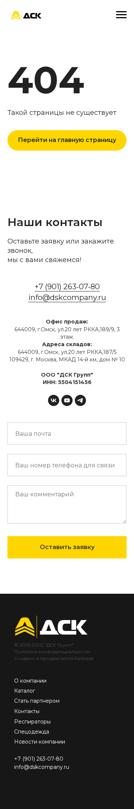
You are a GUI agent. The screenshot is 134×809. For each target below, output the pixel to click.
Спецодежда (31, 731)
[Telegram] (80, 400)
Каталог (24, 690)
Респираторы (32, 721)
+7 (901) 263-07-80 (67, 286)
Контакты (26, 711)
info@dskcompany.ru (67, 297)
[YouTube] (67, 400)
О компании (30, 680)
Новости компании (39, 741)
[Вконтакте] (53, 400)
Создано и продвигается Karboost (54, 658)
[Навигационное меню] (121, 15)
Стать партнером (37, 700)
